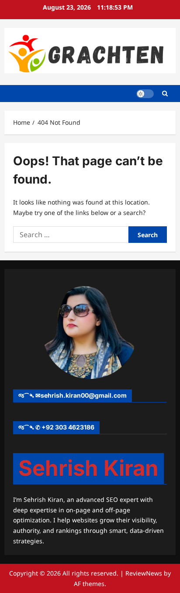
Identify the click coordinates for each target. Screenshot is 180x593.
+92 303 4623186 (68, 427)
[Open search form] (165, 93)
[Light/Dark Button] (145, 93)
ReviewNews (143, 573)
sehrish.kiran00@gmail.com (84, 395)
